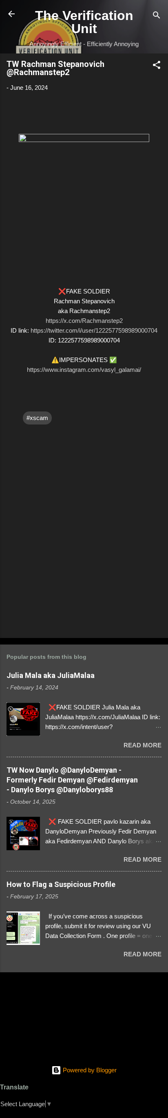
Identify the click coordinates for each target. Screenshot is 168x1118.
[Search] (156, 16)
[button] (156, 66)
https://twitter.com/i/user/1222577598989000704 (94, 330)
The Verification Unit (84, 22)
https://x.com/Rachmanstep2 (84, 320)
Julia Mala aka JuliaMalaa (51, 675)
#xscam (37, 417)
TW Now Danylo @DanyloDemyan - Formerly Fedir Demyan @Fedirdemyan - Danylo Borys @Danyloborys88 (72, 780)
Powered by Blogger (89, 1070)
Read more (142, 745)
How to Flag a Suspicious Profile (61, 884)
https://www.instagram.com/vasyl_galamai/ (84, 369)
